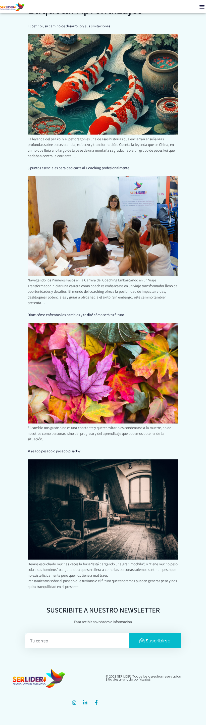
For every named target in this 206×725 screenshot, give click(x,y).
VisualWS (144, 679)
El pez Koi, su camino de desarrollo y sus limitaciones (69, 26)
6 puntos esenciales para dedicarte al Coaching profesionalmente (78, 167)
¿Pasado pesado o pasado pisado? (54, 451)
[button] (202, 7)
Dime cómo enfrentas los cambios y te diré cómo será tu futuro (76, 314)
